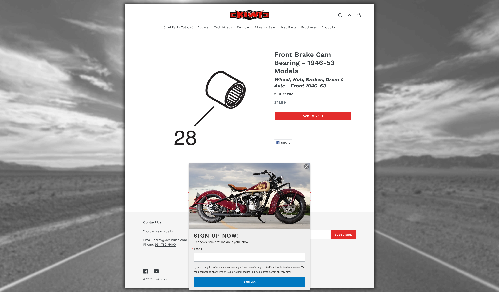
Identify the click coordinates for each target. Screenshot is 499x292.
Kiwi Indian (160, 279)
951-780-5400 (165, 244)
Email (198, 248)
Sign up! (249, 281)
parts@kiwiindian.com (170, 240)
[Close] (306, 166)
